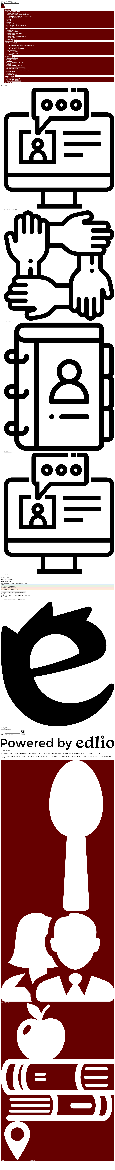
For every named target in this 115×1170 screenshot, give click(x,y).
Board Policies (11, 37)
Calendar (32, 1160)
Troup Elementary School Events (9, 589)
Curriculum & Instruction (14, 47)
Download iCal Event (22, 583)
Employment (10, 73)
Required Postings (12, 74)
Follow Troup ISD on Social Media (16, 25)
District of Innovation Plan (14, 17)
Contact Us (10, 22)
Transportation (14, 53)
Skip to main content (6, 1)
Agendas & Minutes (12, 31)
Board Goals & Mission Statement (16, 36)
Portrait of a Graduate (13, 79)
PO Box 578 (4, 595)
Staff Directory (11, 20)
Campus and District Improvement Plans (18, 14)
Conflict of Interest (12, 39)
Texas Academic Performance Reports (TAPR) (19, 16)
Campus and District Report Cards (16, 13)
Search (2, 734)
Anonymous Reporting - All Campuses (14, 599)
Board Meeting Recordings (14, 33)
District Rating (11, 19)
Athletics (9, 61)
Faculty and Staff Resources (14, 65)
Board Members (11, 30)
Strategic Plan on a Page (13, 78)
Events (2, 584)
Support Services (11, 50)
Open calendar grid (20, 592)
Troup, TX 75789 (12, 595)
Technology (10, 54)
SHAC (9, 64)
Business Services (12, 42)
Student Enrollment (12, 58)
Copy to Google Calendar (7, 583)
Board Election (11, 34)
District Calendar (11, 59)
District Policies (11, 71)
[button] (7, 10)
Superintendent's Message (14, 11)
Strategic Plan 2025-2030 (14, 81)
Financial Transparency (17, 44)
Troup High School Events (8, 586)
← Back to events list (7, 592)
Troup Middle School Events (8, 587)
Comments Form (11, 27)
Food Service (14, 51)
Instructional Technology (17, 48)
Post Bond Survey (12, 23)
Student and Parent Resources (15, 62)
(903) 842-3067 (26, 595)
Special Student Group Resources (16, 67)
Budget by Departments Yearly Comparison (22, 45)
